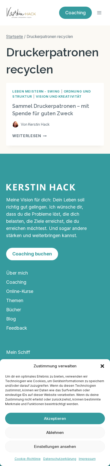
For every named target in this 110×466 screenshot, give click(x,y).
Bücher (13, 309)
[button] (102, 366)
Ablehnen (55, 432)
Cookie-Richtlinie (28, 459)
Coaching (16, 282)
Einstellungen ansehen (55, 446)
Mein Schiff (18, 352)
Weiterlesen (29, 136)
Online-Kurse (19, 291)
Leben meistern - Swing (36, 91)
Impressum (87, 459)
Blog (11, 318)
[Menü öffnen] (99, 13)
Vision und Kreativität (59, 96)
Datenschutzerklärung (59, 459)
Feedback (16, 328)
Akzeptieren (55, 418)
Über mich (17, 273)
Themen (14, 300)
